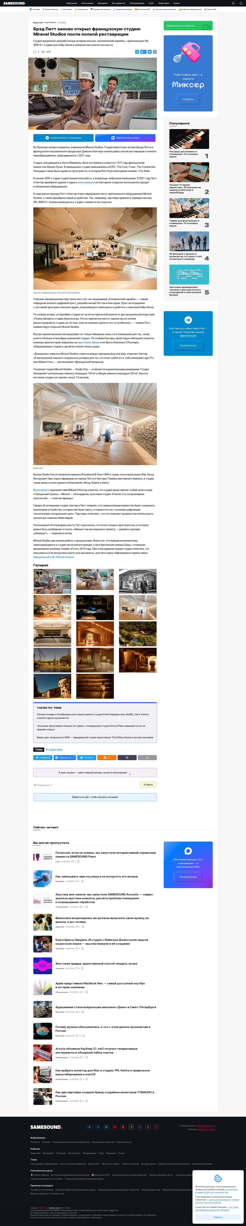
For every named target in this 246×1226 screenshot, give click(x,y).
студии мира (55, 749)
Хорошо (218, 1217)
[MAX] (106, 1127)
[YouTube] (114, 1127)
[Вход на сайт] (234, 3)
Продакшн (60, 881)
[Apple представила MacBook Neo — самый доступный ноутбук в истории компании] (42, 987)
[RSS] (156, 1127)
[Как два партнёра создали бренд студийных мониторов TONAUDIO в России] (42, 1096)
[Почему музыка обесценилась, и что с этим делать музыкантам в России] (42, 1031)
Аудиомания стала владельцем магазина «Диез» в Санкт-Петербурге (106, 1007)
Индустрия (38, 22)
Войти (149, 785)
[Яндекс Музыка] (131, 1127)
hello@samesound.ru (206, 1126)
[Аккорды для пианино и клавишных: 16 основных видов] (189, 139)
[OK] (148, 1127)
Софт (58, 861)
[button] (137, 52)
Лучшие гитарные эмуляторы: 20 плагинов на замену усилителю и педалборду (185, 189)
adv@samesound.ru (206, 1129)
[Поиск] (240, 3)
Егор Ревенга (50, 22)
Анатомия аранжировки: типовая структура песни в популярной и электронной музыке (185, 291)
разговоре (41, 489)
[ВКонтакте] (98, 1127)
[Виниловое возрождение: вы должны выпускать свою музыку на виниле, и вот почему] (42, 922)
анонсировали (86, 182)
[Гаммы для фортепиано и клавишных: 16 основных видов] (189, 208)
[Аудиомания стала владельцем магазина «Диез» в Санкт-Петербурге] (42, 1009)
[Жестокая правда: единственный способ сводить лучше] (42, 965)
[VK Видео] (123, 1127)
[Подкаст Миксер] (139, 1127)
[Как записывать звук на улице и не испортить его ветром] (42, 878)
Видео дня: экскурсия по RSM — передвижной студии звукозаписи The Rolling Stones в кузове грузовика (95, 737)
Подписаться (188, 345)
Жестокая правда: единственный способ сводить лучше (96, 963)
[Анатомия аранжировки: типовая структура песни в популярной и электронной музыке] (189, 275)
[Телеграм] (89, 1127)
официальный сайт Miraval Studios (53, 557)
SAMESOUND (54, 1208)
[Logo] (14, 3)
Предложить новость (180, 25)
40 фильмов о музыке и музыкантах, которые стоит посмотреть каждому (185, 256)
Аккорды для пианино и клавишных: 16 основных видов (183, 154)
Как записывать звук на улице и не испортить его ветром (97, 876)
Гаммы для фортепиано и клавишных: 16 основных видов (184, 223)
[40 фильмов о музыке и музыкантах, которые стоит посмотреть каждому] (189, 241)
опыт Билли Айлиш (89, 342)
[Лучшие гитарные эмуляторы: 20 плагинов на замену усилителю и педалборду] (189, 172)
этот (112, 1210)
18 (80, 1036)
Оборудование (62, 907)
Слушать (188, 99)
